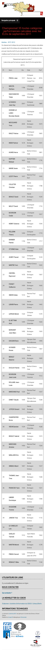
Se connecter (27, 9)
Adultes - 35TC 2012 (8, 42)
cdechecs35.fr (12, 613)
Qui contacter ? (7, 593)
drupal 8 (10, 617)
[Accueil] (9, 4)
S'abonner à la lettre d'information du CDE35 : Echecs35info (22, 603)
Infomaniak (23, 617)
